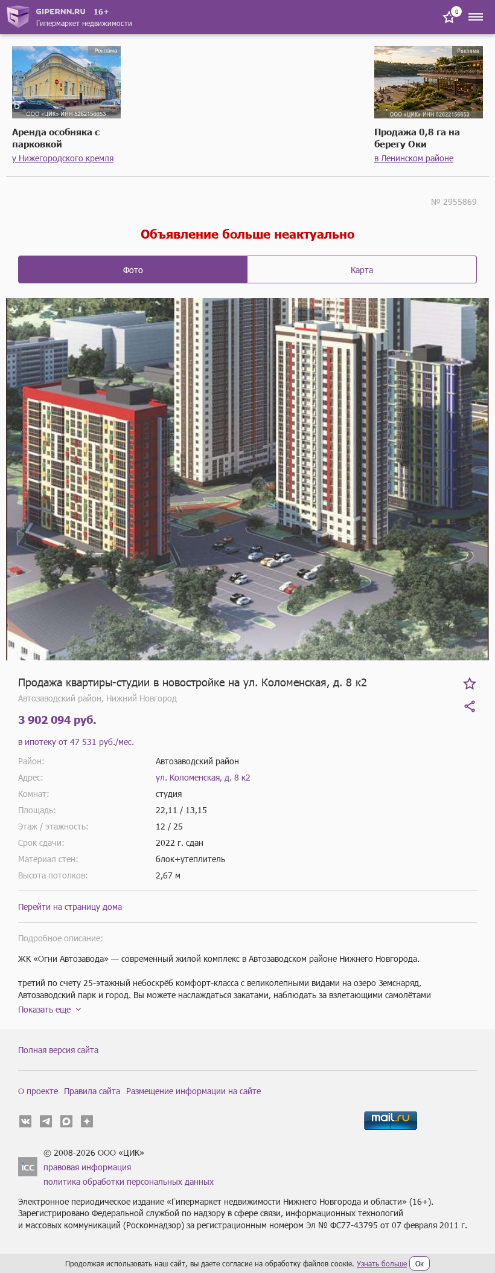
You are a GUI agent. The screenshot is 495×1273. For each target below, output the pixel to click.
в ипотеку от (76, 741)
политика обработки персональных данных (128, 1181)
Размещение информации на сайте (193, 1091)
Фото (133, 270)
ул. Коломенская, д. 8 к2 (203, 777)
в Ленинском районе (413, 158)
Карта (362, 270)
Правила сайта (92, 1091)
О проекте (38, 1091)
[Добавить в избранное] (469, 683)
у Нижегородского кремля (62, 158)
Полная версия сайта (58, 1049)
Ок (419, 1263)
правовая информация (87, 1167)
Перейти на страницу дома (70, 906)
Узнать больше (382, 1263)
